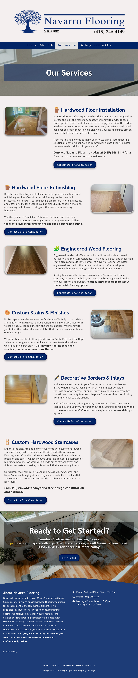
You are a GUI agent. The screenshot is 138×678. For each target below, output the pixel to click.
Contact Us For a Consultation (74, 164)
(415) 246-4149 (91, 596)
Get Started (69, 558)
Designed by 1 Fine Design (86, 671)
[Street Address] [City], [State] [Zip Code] (96, 592)
